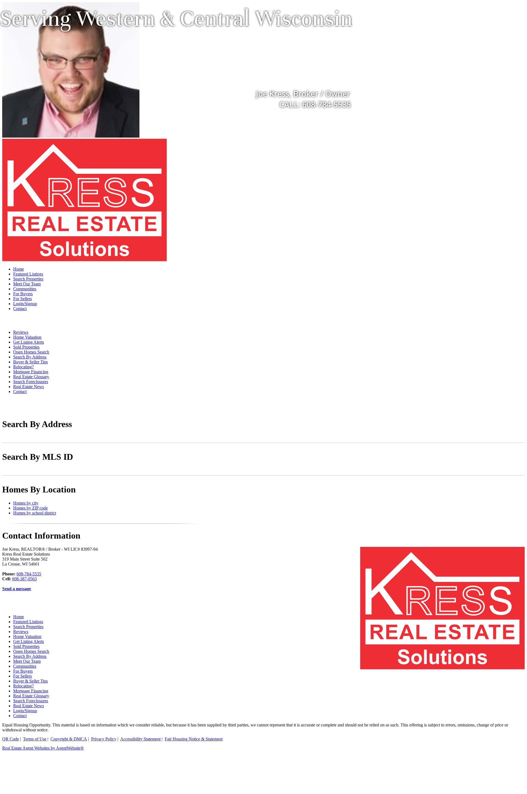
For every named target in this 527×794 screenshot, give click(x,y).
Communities (24, 288)
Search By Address (29, 357)
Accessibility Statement (140, 739)
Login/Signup (25, 303)
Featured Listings (28, 274)
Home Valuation (27, 337)
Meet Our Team (27, 284)
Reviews (20, 332)
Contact (20, 308)
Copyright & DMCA (69, 739)
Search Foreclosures (30, 381)
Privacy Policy (103, 739)
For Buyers (23, 293)
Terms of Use (34, 739)
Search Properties (28, 279)
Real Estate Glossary (31, 376)
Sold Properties (26, 347)
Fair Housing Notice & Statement (194, 739)
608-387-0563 (24, 578)
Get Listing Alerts (28, 342)
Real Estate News (28, 386)
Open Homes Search (31, 352)
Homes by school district (34, 513)
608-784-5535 (28, 574)
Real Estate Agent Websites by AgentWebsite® (43, 748)
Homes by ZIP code (30, 508)
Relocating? (23, 366)
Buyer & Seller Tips (30, 362)
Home (18, 269)
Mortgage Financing (30, 371)
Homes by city (25, 503)
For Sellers (22, 298)
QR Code (10, 739)
